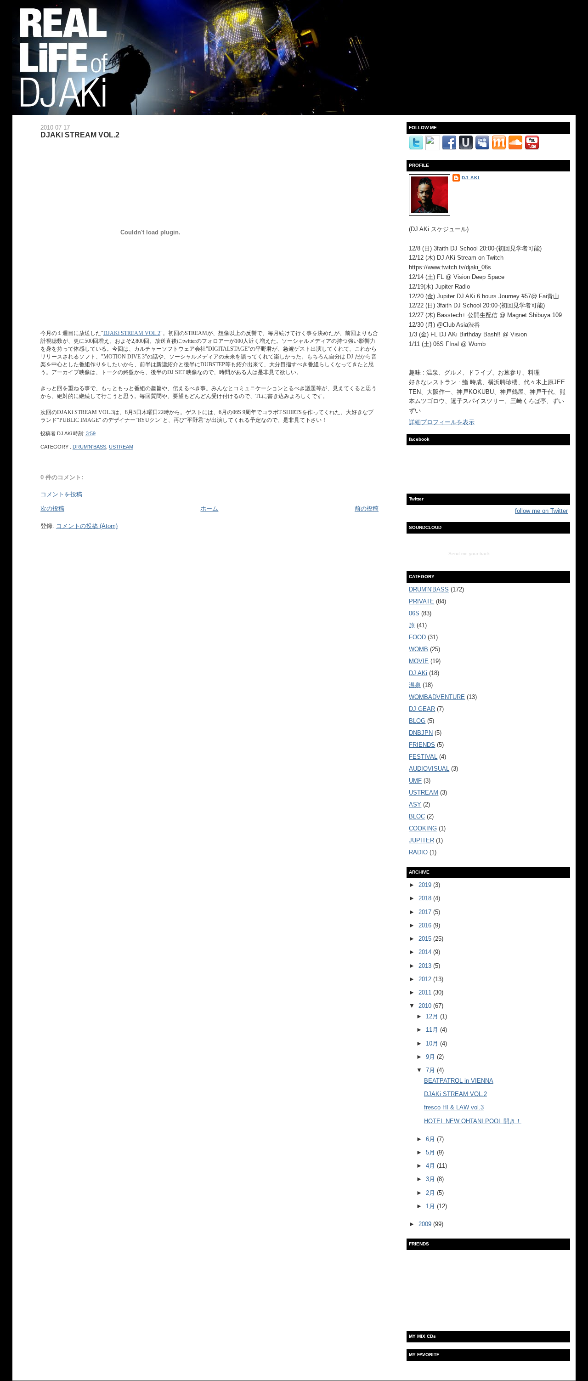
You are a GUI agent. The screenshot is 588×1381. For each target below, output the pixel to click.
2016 (425, 925)
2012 (425, 979)
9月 (431, 1056)
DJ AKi (471, 177)
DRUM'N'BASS (89, 446)
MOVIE (419, 661)
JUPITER (421, 840)
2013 (425, 965)
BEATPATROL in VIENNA (458, 1080)
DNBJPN (421, 732)
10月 (433, 1043)
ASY (415, 804)
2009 (425, 1224)
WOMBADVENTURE (437, 696)
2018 (425, 898)
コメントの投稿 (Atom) (87, 526)
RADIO (418, 852)
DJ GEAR (422, 708)
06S (414, 613)
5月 (431, 1152)
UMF (415, 780)
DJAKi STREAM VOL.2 (79, 135)
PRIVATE (421, 601)
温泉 (415, 685)
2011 (425, 992)
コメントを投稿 (61, 494)
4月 (431, 1165)
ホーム (209, 508)
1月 (431, 1206)
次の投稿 (52, 508)
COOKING (423, 828)
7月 (431, 1070)
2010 (425, 1005)
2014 (425, 952)
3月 (431, 1179)
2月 (431, 1192)
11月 (433, 1029)
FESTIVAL (423, 756)
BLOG (417, 720)
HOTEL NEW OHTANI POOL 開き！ (472, 1121)
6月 (431, 1139)
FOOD (417, 637)
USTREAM (121, 446)
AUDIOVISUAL (429, 768)
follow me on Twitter (541, 510)
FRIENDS (422, 744)
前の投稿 (367, 508)
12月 (433, 1016)
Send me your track (469, 553)
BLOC (417, 816)
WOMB (418, 649)
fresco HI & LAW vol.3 (454, 1107)
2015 (425, 938)
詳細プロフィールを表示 (442, 422)
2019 (425, 884)
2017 (425, 912)
